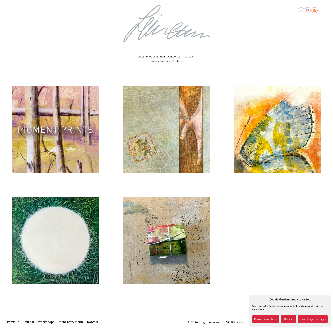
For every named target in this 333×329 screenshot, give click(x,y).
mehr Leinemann (71, 322)
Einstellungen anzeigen (313, 319)
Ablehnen (288, 319)
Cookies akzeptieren (265, 319)
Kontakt (92, 322)
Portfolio (13, 322)
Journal (29, 322)
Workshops (46, 322)
